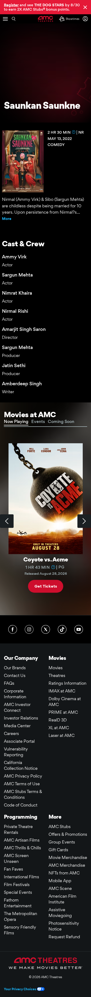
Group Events (62, 841)
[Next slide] (84, 521)
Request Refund (64, 936)
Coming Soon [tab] (61, 421)
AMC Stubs (60, 826)
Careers (11, 733)
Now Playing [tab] (16, 421)
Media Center (17, 725)
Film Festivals (17, 884)
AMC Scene (60, 888)
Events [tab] (38, 421)
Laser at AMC (61, 735)
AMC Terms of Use (22, 783)
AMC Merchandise (67, 865)
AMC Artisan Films (22, 840)
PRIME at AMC (63, 712)
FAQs (9, 683)
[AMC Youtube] (78, 629)
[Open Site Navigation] (5, 18)
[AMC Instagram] (29, 629)
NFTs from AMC (64, 872)
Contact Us (14, 675)
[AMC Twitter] (45, 629)
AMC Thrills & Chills (22, 847)
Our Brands (15, 667)
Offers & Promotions (68, 834)
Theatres (57, 675)
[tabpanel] (45, 521)
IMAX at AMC (62, 690)
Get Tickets (45, 586)
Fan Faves (13, 869)
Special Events (18, 892)
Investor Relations (21, 717)
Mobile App (60, 880)
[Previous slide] (7, 521)
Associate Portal (19, 741)
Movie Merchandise (68, 857)
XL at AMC (59, 727)
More (6, 218)
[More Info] (73, 132)
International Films (21, 876)
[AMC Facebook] (12, 629)
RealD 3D (58, 719)
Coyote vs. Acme (45, 559)
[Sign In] (86, 19)
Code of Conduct (20, 805)
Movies (56, 667)
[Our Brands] (45, 963)
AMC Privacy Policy (23, 776)
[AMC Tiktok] (62, 629)
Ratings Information (67, 683)
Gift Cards (58, 849)
